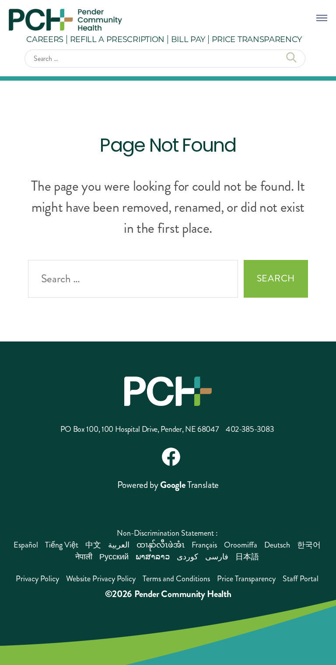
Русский (114, 556)
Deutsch (277, 545)
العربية (119, 545)
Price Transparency (257, 39)
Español (26, 545)
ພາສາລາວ (153, 556)
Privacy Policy (37, 578)
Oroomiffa (240, 545)
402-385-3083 (250, 429)
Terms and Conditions (176, 578)
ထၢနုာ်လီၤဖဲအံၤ (160, 545)
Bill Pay (188, 39)
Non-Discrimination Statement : (167, 533)
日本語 (247, 556)
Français (204, 545)
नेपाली (83, 556)
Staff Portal (300, 578)
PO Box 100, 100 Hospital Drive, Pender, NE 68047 (139, 429)
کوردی (187, 556)
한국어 (309, 545)
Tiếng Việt (61, 545)
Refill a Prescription (117, 39)
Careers (44, 39)
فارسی (216, 556)
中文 (93, 545)
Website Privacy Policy (101, 578)
